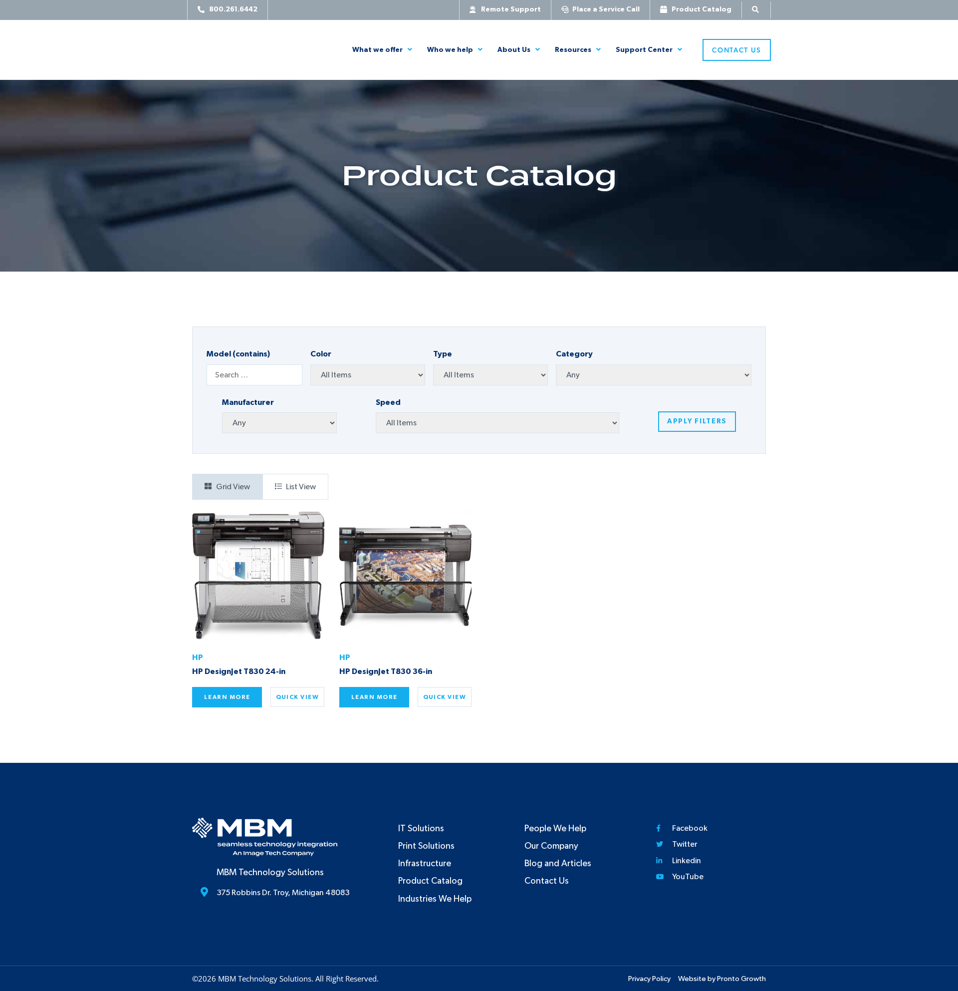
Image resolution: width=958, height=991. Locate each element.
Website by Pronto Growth (722, 979)
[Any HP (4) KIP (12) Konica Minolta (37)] (279, 422)
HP (197, 657)
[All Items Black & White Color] (367, 374)
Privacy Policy (649, 979)
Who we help (450, 49)
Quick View (297, 697)
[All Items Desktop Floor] (490, 374)
